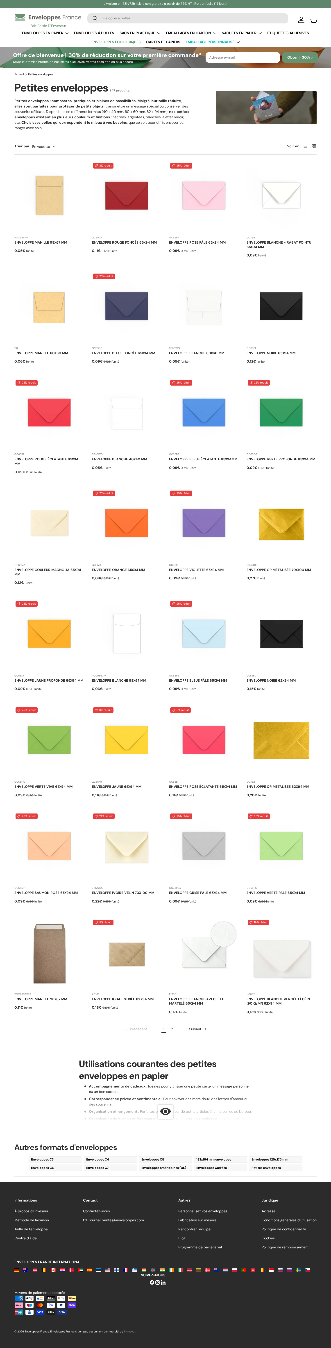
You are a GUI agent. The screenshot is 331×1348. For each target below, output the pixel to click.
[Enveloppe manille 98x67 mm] (49, 197)
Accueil (19, 74)
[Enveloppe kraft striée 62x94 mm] (127, 953)
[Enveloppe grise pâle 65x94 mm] (204, 847)
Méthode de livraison (31, 1220)
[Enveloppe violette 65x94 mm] (204, 524)
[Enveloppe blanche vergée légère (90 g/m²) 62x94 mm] (282, 953)
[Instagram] (157, 1282)
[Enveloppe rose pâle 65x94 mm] (204, 197)
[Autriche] (35, 1269)
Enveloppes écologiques (116, 42)
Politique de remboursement (285, 1247)
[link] (135, 1029)
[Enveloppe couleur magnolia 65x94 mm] (49, 524)
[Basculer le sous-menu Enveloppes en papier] (67, 33)
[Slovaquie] (280, 1269)
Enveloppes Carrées (211, 1168)
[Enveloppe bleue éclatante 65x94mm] (204, 414)
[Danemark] (71, 1269)
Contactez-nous (96, 1211)
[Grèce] (134, 1269)
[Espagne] (89, 1269)
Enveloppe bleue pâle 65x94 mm (198, 680)
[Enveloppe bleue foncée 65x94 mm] (127, 307)
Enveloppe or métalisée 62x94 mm (278, 786)
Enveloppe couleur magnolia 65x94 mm (47, 572)
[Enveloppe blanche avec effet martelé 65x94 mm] (204, 953)
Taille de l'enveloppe (31, 1229)
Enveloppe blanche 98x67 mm (119, 680)
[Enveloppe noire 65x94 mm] (282, 307)
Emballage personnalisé (210, 42)
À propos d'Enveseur (31, 1211)
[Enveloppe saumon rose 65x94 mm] (49, 847)
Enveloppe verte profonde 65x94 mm (281, 459)
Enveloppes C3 (42, 1159)
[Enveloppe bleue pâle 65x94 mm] (204, 635)
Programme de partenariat (200, 1247)
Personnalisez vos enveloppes (202, 1211)
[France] (125, 1269)
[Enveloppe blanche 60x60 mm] (204, 307)
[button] (314, 20)
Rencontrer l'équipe (194, 1229)
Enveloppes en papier (42, 33)
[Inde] (162, 1269)
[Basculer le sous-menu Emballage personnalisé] (238, 42)
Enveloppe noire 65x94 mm (271, 353)
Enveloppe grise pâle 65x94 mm (198, 893)
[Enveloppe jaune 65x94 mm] (127, 741)
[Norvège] (207, 1269)
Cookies (268, 1238)
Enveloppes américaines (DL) (163, 1168)
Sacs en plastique (137, 33)
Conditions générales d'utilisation (289, 1220)
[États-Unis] (107, 1269)
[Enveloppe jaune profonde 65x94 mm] (49, 635)
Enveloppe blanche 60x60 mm (196, 353)
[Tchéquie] (307, 1269)
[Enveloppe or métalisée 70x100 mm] (282, 524)
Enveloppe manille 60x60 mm (41, 353)
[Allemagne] (16, 1269)
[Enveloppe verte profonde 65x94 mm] (282, 414)
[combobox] (187, 18)
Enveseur (130, 1331)
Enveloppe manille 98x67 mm (40, 242)
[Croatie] (62, 1269)
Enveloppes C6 (42, 1168)
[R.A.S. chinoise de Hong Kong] (253, 1269)
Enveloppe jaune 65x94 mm (116, 786)
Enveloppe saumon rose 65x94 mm (46, 893)
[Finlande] (116, 1269)
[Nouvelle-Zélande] (216, 1269)
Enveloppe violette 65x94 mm (196, 570)
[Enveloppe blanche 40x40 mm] (127, 414)
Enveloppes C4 (97, 1159)
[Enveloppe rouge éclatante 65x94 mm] (49, 414)
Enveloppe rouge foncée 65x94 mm (124, 242)
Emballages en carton (188, 33)
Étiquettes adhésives (288, 33)
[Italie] (180, 1269)
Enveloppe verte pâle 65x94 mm (276, 893)
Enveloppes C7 (97, 1168)
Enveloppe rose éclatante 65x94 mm (203, 786)
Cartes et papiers (163, 42)
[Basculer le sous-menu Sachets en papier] (260, 33)
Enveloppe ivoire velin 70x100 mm (123, 893)
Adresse (268, 1211)
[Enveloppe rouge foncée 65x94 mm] (127, 197)
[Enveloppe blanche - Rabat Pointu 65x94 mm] (282, 197)
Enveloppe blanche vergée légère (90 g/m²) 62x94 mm (279, 1001)
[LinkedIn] (163, 1282)
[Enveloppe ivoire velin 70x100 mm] (127, 847)
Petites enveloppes (266, 1168)
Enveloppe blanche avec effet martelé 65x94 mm (197, 1001)
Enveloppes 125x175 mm (270, 1159)
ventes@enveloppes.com (123, 1220)
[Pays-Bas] (225, 1269)
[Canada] (53, 1269)
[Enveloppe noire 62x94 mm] (282, 635)
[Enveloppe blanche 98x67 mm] (127, 635)
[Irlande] (171, 1269)
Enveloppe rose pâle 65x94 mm (197, 242)
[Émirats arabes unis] (80, 1269)
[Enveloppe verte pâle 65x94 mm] (282, 847)
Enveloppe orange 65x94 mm (118, 570)
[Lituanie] (198, 1269)
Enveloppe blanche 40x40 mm (119, 459)
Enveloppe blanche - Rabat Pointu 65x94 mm (279, 244)
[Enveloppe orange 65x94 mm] (127, 524)
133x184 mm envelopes (213, 1159)
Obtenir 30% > (300, 57)
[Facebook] (152, 1282)
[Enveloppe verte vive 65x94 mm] (49, 741)
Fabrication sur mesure (197, 1220)
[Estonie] (98, 1269)
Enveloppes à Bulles (94, 33)
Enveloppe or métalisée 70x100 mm (279, 570)
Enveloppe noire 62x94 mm (271, 680)
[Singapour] (271, 1269)
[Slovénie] (289, 1269)
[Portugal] (243, 1269)
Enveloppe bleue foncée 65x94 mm (123, 353)
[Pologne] (234, 1269)
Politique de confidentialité (284, 1229)
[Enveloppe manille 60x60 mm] (49, 307)
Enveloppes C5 (152, 1159)
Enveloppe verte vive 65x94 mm (43, 786)
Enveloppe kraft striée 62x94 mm (123, 999)
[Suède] (298, 1269)
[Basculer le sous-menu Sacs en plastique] (158, 33)
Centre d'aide (25, 1238)
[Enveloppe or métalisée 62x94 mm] (282, 741)
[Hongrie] (144, 1269)
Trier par (21, 146)
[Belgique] (44, 1269)
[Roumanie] (262, 1269)
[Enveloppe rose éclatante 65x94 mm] (204, 741)
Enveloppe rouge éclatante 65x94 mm (46, 461)
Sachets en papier (239, 33)
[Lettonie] (189, 1269)
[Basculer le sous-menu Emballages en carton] (214, 33)
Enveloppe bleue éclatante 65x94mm (203, 459)
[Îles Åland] (153, 1269)
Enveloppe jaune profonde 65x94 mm (48, 680)
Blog (182, 1238)
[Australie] (25, 1269)
